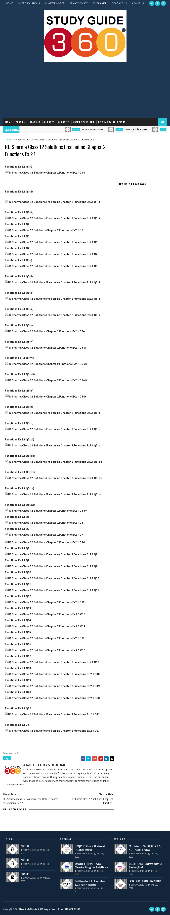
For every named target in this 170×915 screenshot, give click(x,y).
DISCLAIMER (100, 3)
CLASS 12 (63, 122)
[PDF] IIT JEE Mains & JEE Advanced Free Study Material (90, 847)
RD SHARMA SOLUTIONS (112, 122)
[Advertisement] (85, 91)
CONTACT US (119, 3)
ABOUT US (138, 3)
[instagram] (163, 3)
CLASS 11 (49, 122)
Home (8, 122)
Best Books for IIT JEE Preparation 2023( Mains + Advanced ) (90, 882)
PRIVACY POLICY (78, 3)
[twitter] (151, 3)
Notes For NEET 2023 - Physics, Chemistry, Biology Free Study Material (91, 865)
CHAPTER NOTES (54, 3)
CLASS (19, 122)
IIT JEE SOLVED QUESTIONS (20, 130)
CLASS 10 (35, 122)
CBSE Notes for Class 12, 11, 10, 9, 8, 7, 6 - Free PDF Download (145, 847)
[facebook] (157, 3)
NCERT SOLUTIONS (29, 3)
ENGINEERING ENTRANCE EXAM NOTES (145, 881)
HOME (9, 3)
